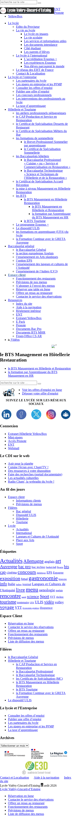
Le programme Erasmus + (32, 224)
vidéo (49, 602)
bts (66, 566)
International (24, 533)
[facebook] (21, 418)
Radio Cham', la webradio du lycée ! (31, 481)
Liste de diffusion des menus (26, 641)
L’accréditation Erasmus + (40, 59)
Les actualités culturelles (23, 478)
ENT (57, 9)
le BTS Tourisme (35, 221)
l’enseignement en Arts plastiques (37, 257)
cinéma (12, 572)
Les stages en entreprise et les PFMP (39, 84)
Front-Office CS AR (29, 336)
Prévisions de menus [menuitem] (21, 810)
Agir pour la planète (20, 463)
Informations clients (28, 500)
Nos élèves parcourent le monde (44, 66)
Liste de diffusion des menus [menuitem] (26, 814)
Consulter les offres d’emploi (34, 88)
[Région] (58, 759)
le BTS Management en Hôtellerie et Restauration (48, 208)
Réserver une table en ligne (33, 289)
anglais (49, 561)
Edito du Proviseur (28, 26)
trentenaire (23, 602)
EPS (49, 572)
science (33, 596)
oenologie (47, 590)
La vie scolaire (33, 37)
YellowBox (15, 16)
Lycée (12, 525)
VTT (18, 608)
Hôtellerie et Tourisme (22, 109)
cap (3, 572)
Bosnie (60, 567)
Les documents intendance (40, 44)
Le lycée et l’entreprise (22, 77)
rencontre (10, 596)
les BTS (21, 195)
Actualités (22, 529)
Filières (12, 507)
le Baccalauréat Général (31, 249)
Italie (11, 584)
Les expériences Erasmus (40, 62)
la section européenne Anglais (35, 253)
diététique (41, 573)
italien (19, 584)
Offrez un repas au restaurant (34, 293)
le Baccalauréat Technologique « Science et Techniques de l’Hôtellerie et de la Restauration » (45, 174)
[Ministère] (38, 759)
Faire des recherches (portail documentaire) (35, 474)
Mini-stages (15, 437)
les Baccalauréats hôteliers (32, 156)
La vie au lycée (25, 30)
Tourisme (22, 522)
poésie (59, 590)
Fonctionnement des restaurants (36, 278)
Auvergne (8, 566)
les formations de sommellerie (34, 138)
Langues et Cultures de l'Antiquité (37, 536)
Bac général (23, 511)
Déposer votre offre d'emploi (40, 393)
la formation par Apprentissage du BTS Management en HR (51, 215)
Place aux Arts (25, 540)
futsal (24, 579)
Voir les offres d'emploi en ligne (42, 390)
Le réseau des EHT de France (35, 70)
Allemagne (33, 561)
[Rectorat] (16, 759)
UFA (32, 603)
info (3, 583)
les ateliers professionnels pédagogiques (41, 113)
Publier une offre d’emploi (32, 91)
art (58, 561)
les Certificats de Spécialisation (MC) (39, 678)
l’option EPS (24, 260)
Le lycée (13, 23)
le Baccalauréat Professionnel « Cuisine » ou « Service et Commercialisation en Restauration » (47, 163)
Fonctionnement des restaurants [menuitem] (28, 806)
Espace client (16, 497)
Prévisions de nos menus (31, 282)
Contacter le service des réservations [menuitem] (31, 799)
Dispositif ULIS (26, 515)
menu (32, 589)
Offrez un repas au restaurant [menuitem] (26, 803)
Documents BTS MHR (30, 332)
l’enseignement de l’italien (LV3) (37, 271)
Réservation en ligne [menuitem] (21, 796)
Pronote (59, 12)
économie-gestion (31, 608)
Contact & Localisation (30, 73)
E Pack (20, 321)
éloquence (46, 607)
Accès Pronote (17, 441)
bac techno (38, 567)
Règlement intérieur (28, 311)
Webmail (13, 448)
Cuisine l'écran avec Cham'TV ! (28, 467)
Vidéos (15, 339)
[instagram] (51, 418)
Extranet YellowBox (29, 318)
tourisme (8, 601)
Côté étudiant (32, 48)
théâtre (60, 596)
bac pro (24, 566)
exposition (10, 578)
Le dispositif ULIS (28, 228)
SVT (52, 596)
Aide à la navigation (28, 307)
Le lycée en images (36, 34)
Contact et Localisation (14, 777)
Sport (19, 543)
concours (27, 572)
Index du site (24, 303)
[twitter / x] (36, 418)
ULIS (39, 602)
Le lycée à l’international (31, 55)
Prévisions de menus (29, 504)
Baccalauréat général (21, 246)
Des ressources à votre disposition (29, 470)
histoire (63, 579)
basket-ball (51, 567)
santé (24, 597)
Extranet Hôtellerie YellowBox (27, 433)
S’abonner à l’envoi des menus (35, 285)
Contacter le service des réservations (39, 296)
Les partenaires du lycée (31, 80)
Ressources (15, 300)
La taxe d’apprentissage (31, 106)
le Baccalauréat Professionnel (34, 671)
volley (59, 602)
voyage (7, 607)
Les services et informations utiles (45, 41)
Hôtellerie (22, 518)
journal (26, 584)
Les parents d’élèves (37, 52)
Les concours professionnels (34, 95)
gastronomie (43, 578)
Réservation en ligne (21, 623)
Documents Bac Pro (28, 329)
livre (20, 589)
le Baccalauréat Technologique (35, 675)
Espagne (58, 572)
